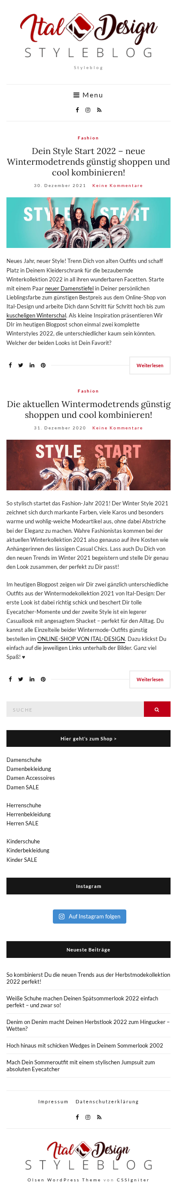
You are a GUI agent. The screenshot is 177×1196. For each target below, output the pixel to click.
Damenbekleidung (28, 768)
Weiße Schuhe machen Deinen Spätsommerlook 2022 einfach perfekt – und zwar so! (82, 1002)
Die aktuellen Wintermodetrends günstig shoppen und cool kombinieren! (89, 409)
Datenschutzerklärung (107, 1101)
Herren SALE (22, 823)
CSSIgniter (133, 1179)
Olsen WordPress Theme (64, 1179)
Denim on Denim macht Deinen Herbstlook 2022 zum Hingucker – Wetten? (88, 1025)
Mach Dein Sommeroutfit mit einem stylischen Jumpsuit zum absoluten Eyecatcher (80, 1065)
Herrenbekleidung (28, 814)
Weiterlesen (150, 365)
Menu (92, 94)
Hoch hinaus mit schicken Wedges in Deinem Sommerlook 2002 (84, 1045)
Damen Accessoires (30, 777)
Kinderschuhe (23, 841)
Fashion (88, 137)
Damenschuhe (24, 759)
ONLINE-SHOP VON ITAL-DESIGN (81, 638)
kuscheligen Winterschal (36, 315)
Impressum (53, 1101)
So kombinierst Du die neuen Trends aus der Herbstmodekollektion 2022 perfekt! (88, 978)
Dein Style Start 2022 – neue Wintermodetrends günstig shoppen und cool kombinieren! (88, 161)
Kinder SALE (21, 859)
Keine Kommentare (117, 185)
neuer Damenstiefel (69, 288)
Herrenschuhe (23, 805)
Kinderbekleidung (27, 850)
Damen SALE (22, 787)
